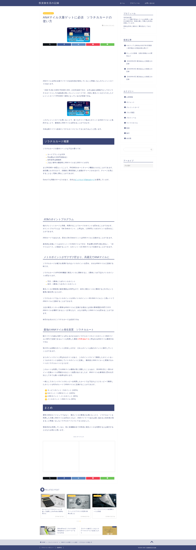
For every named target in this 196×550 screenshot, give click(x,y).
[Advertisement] (78, 64)
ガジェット (130, 102)
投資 (128, 128)
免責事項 (59, 547)
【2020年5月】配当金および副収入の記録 (139, 70)
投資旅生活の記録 (49, 3)
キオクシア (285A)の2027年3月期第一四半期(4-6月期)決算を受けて (139, 47)
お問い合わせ (150, 3)
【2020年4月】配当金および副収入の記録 (139, 78)
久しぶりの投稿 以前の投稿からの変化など (139, 55)
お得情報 (129, 97)
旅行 (128, 133)
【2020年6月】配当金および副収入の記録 (139, 62)
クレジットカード (48, 13)
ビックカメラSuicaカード (85, 180)
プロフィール (135, 3)
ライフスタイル (132, 123)
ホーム (122, 3)
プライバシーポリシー (47, 547)
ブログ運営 (130, 112)
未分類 (128, 138)
